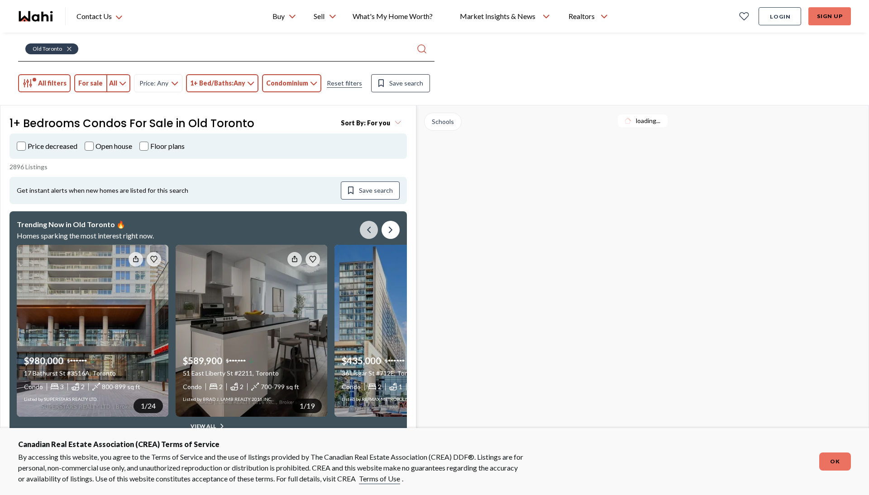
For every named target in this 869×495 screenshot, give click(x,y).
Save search (406, 83)
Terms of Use (379, 478)
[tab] (44, 83)
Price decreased (52, 146)
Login (780, 16)
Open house (113, 146)
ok (835, 461)
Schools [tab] (443, 121)
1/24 (148, 405)
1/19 (307, 405)
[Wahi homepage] (36, 16)
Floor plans (167, 146)
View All (203, 426)
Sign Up (830, 16)
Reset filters (344, 83)
